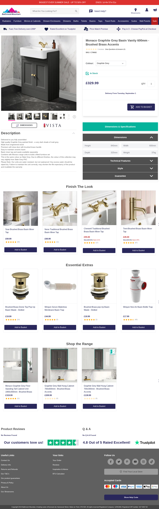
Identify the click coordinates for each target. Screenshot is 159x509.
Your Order (57, 460)
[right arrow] (74, 116)
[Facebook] (110, 461)
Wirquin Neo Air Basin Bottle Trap (138, 307)
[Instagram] (143, 461)
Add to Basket (21, 250)
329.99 (92, 83)
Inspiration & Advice (60, 469)
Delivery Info (6, 465)
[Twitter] (118, 461)
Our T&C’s (5, 474)
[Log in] (146, 9)
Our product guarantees (10, 478)
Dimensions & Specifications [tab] (120, 126)
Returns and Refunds (9, 469)
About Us (4, 487)
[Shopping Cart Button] (155, 9)
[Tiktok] (151, 461)
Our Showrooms (7, 492)
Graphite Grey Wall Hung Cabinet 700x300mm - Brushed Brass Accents (98, 389)
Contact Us (5, 460)
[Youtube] (135, 461)
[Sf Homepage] (11, 11)
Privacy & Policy (7, 483)
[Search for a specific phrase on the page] (76, 11)
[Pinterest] (127, 461)
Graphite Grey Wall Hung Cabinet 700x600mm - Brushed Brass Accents (59, 389)
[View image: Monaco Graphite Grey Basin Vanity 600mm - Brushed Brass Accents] (38, 73)
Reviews (56, 465)
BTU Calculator (59, 474)
